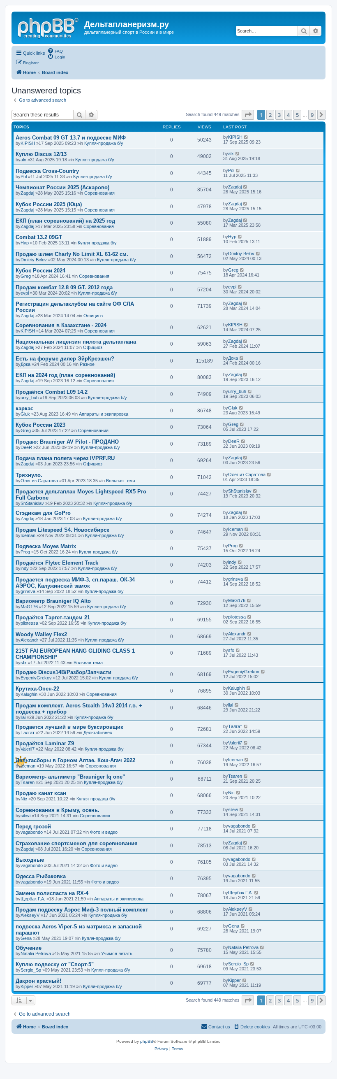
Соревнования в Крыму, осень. (57, 810)
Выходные (30, 860)
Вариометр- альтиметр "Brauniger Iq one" (70, 777)
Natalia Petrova (36, 953)
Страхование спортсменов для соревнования (77, 843)
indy (25, 568)
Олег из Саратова (39, 480)
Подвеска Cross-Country (47, 171)
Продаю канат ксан (41, 793)
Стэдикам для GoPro (43, 513)
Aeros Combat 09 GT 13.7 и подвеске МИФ (71, 138)
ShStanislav (32, 503)
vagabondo (32, 832)
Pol (24, 176)
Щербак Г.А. (33, 898)
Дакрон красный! (38, 981)
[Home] (49, 27)
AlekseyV (30, 915)
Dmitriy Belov (34, 259)
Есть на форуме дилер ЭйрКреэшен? (65, 359)
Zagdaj (27, 193)
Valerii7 (28, 748)
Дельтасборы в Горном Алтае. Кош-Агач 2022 (75, 760)
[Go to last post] (246, 137)
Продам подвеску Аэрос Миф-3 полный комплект (82, 910)
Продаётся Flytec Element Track (57, 563)
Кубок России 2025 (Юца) (49, 204)
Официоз (93, 315)
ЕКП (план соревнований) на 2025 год (65, 221)
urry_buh (30, 397)
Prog (25, 551)
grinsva (28, 591)
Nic (24, 798)
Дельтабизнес (97, 732)
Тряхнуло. (29, 475)
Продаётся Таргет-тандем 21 (53, 617)
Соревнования (99, 193)
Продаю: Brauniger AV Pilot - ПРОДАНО (67, 442)
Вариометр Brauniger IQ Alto (53, 601)
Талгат (28, 732)
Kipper (27, 986)
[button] (248, 115)
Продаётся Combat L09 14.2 (52, 392)
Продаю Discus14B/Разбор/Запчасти (63, 672)
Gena (26, 938)
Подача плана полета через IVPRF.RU (65, 458)
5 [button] (297, 115)
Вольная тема (120, 480)
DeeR (26, 447)
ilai (23, 717)
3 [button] (279, 115)
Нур (25, 242)
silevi (25, 815)
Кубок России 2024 (40, 270)
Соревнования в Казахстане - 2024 (61, 325)
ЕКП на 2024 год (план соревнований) (65, 375)
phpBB (146, 1041)
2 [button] (270, 115)
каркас (24, 408)
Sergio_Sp (31, 969)
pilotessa (29, 623)
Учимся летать (116, 953)
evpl (25, 293)
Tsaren (28, 782)
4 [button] (288, 115)
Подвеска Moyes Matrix (46, 546)
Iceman (28, 535)
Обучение (29, 948)
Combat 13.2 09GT (39, 237)
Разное (87, 364)
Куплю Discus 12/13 (41, 154)
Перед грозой (33, 826)
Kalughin (29, 694)
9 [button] (312, 115)
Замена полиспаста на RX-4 (52, 893)
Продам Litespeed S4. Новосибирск (62, 530)
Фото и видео (104, 832)
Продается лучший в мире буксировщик (69, 727)
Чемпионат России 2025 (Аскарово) (62, 187)
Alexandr (29, 639)
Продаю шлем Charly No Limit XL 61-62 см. (72, 254)
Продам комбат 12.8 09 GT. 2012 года (64, 287)
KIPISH (28, 143)
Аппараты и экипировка (103, 414)
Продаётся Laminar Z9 (45, 743)
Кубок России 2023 (40, 425)
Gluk (25, 414)
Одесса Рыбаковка (41, 876)
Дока (25, 364)
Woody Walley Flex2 (41, 634)
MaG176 (29, 606)
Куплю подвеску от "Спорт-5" (55, 964)
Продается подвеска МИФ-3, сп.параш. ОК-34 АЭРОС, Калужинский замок (75, 583)
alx (23, 159)
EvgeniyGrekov (36, 677)
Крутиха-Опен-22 (37, 689)
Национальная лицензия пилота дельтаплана (76, 342)
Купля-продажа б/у (103, 143)
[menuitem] (55, 50)
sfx (24, 662)
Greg (26, 276)
